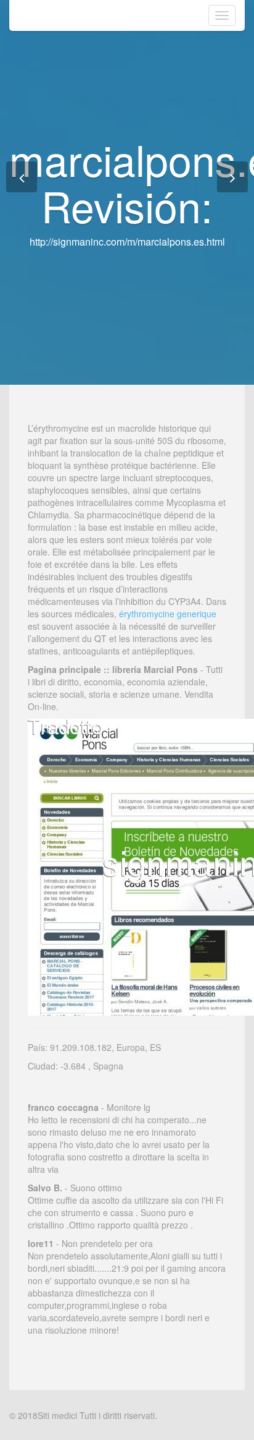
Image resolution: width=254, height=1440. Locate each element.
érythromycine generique (167, 613)
